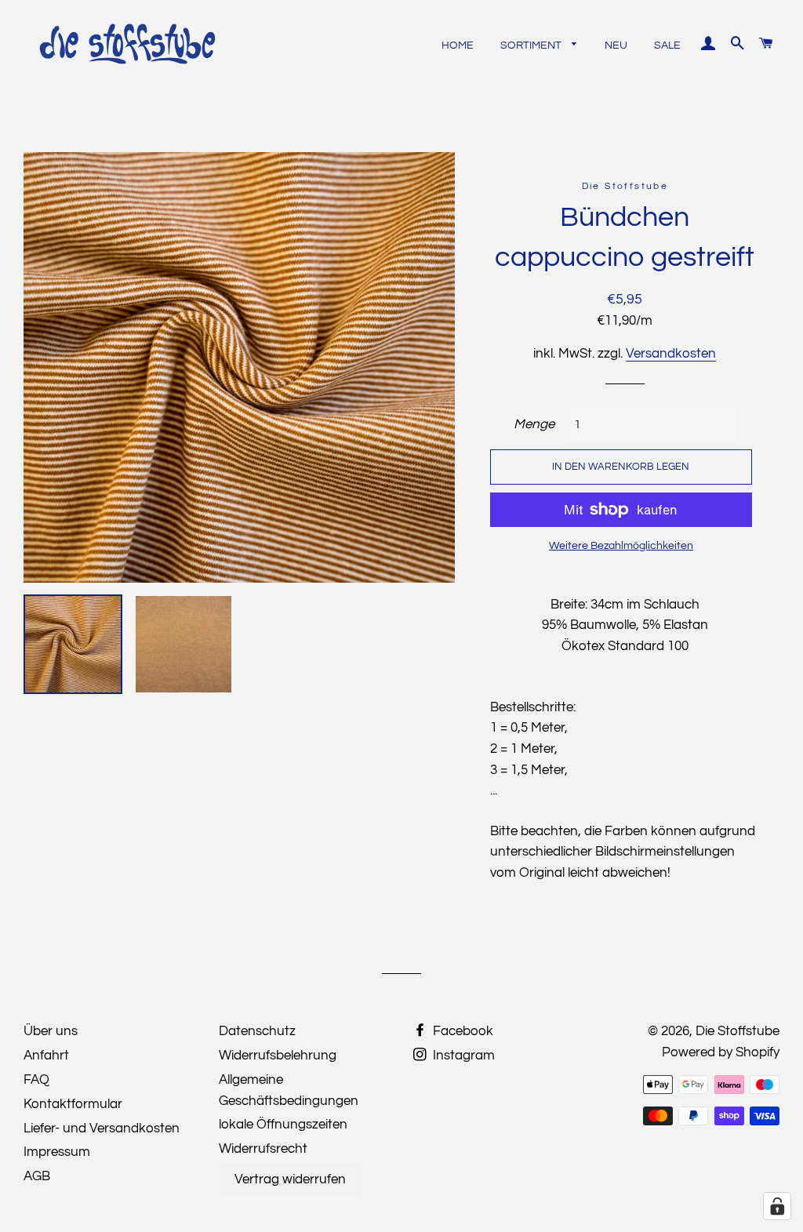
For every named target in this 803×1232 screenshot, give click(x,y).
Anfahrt (46, 1055)
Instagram (462, 1055)
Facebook (461, 1031)
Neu (616, 45)
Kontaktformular (73, 1104)
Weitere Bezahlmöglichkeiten (621, 545)
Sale (667, 45)
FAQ (36, 1080)
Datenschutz (257, 1031)
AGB (37, 1176)
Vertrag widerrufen (290, 1179)
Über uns (51, 1031)
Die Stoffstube (737, 1031)
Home (457, 45)
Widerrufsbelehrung (277, 1055)
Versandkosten (671, 354)
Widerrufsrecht (263, 1149)
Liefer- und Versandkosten (102, 1128)
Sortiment (532, 45)
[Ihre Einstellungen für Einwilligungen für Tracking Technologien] (777, 1206)
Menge (534, 424)
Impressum (57, 1152)
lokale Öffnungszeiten (283, 1125)
